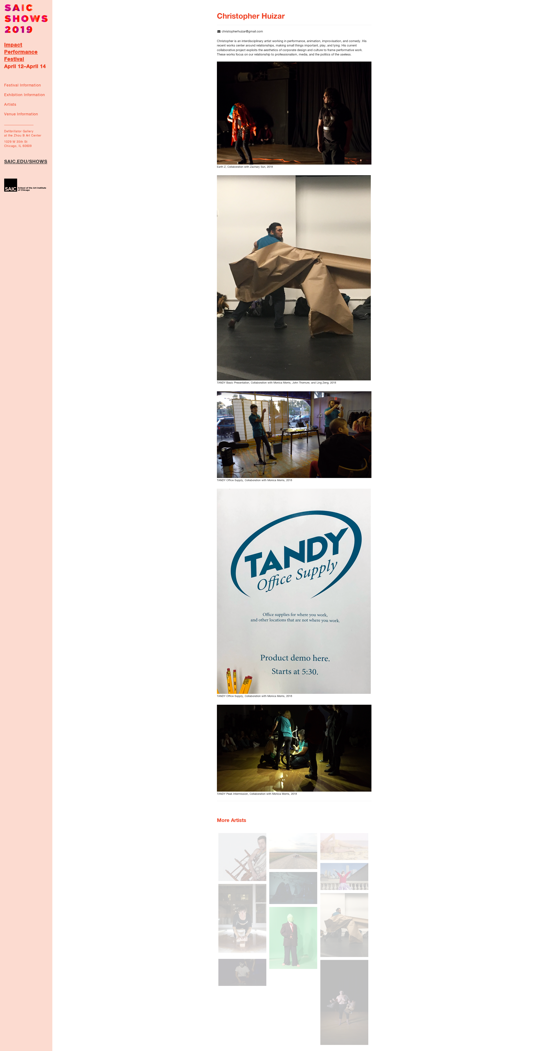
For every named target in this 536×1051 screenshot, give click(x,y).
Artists (10, 105)
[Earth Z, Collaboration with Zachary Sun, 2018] (294, 113)
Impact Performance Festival (21, 52)
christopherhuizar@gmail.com (242, 31)
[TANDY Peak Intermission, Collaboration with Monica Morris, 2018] (294, 748)
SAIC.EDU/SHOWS (25, 162)
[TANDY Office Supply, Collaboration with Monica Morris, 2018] (294, 434)
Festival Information (22, 85)
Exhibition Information (24, 95)
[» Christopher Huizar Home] (26, 18)
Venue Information (21, 114)
